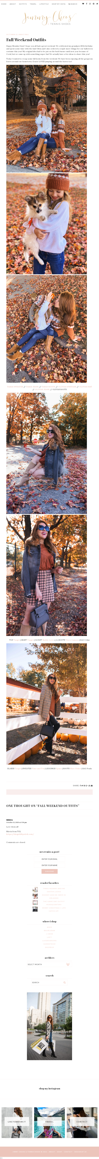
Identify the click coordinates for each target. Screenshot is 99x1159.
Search (73, 4)
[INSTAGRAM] (90, 3)
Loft (49, 937)
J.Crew (49, 934)
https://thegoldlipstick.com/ (20, 834)
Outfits (23, 4)
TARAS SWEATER (15, 387)
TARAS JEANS (32, 387)
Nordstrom (50, 944)
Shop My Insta (58, 4)
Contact (68, 1152)
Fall (27, 34)
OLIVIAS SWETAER (67, 387)
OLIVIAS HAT (85, 387)
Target (17, 640)
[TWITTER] (97, 3)
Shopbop (49, 947)
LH (85, 1152)
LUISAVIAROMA (49, 941)
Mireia (9, 820)
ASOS (49, 927)
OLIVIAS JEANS (42, 389)
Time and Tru (38, 768)
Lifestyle (44, 4)
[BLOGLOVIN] (83, 3)
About (13, 4)
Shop (59, 1152)
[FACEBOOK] (86, 3)
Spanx (59, 768)
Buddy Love (48, 640)
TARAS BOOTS (48, 387)
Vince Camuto (72, 640)
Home (4, 4)
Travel (33, 4)
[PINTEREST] (94, 3)
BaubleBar (49, 930)
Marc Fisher (75, 768)
